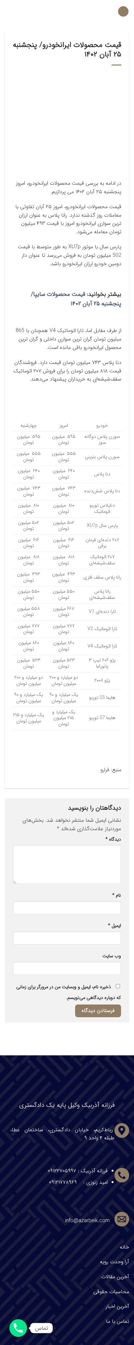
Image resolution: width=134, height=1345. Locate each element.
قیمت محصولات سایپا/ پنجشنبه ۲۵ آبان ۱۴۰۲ (76, 299)
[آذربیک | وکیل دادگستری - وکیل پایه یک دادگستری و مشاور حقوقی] (67, 11)
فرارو (104, 770)
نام (116, 895)
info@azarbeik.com (87, 1221)
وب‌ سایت (111, 956)
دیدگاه (113, 839)
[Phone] (18, 1328)
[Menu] (123, 11)
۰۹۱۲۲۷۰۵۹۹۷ (62, 1171)
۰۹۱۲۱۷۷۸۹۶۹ (63, 1182)
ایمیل (114, 926)
